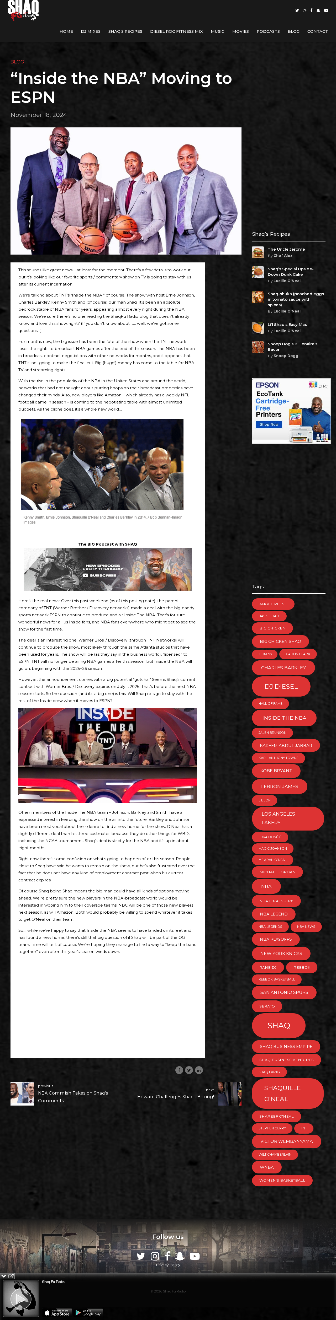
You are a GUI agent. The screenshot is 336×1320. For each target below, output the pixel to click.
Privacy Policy (168, 1265)
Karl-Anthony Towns (278, 758)
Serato (267, 1006)
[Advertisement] (108, 1013)
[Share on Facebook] (179, 1070)
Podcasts (268, 31)
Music (217, 31)
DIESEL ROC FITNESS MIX (176, 31)
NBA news (306, 927)
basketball (269, 616)
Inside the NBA (284, 718)
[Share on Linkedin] (199, 1070)
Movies (240, 31)
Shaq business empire (286, 1046)
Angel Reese (273, 604)
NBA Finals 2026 (276, 901)
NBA (266, 886)
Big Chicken (272, 628)
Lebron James (279, 786)
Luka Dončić (270, 837)
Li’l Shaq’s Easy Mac (287, 324)
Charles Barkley (283, 667)
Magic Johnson (273, 848)
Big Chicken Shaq (280, 641)
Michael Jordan (277, 872)
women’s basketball (282, 1180)
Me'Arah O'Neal (273, 860)
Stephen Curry (272, 1128)
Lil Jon (265, 800)
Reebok (301, 967)
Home (66, 31)
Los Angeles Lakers (278, 818)
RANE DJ (268, 967)
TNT (304, 1128)
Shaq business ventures (286, 1060)
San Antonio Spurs (284, 992)
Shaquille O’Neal (282, 1093)
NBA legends (270, 927)
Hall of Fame (270, 703)
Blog (294, 31)
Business (265, 654)
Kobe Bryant (276, 770)
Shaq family (269, 1072)
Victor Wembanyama (286, 1141)
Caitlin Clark (298, 654)
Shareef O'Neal (276, 1116)
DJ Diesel (281, 686)
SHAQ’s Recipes (125, 31)
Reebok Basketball (277, 979)
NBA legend (274, 914)
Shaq (278, 1025)
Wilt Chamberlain (275, 1154)
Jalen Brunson (272, 733)
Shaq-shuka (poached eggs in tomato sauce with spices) (296, 299)
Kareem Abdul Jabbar (286, 745)
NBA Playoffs (276, 939)
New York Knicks (281, 953)
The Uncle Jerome (286, 249)
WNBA (267, 1167)
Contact (317, 31)
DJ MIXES (91, 31)
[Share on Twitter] (189, 1070)
